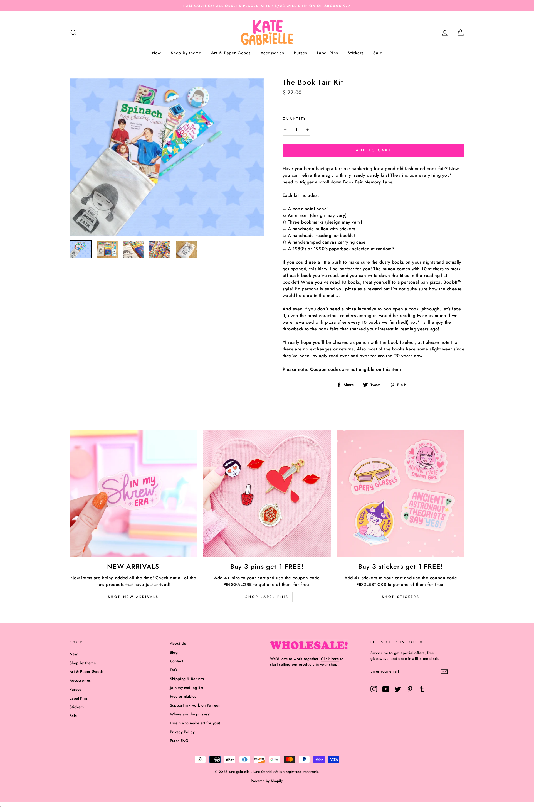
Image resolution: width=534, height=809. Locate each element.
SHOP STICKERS (401, 596)
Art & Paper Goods (231, 53)
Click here (330, 658)
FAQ (173, 670)
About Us (178, 643)
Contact (177, 661)
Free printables (183, 696)
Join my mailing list (187, 687)
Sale (377, 53)
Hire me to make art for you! (195, 723)
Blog (174, 652)
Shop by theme (186, 53)
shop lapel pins (266, 596)
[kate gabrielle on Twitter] (397, 689)
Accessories (272, 53)
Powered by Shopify (267, 780)
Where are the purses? (190, 714)
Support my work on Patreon (195, 705)
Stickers (356, 53)
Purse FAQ (179, 740)
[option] (267, 5)
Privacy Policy (182, 732)
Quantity (294, 118)
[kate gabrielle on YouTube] (385, 689)
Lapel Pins (327, 53)
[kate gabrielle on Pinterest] (410, 689)
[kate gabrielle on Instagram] (373, 689)
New (156, 53)
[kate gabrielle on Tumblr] (422, 689)
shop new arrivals (133, 596)
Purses (300, 53)
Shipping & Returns (187, 678)
